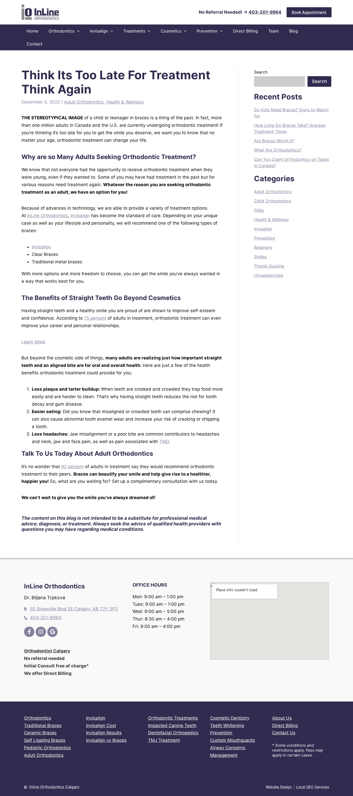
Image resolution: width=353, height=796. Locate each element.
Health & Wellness (125, 102)
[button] (309, 12)
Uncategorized (268, 275)
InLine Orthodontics (47, 215)
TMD (164, 441)
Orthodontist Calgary (47, 650)
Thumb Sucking (269, 266)
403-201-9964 (265, 12)
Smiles (260, 256)
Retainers (263, 247)
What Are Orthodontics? (277, 150)
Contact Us (283, 732)
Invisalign (80, 215)
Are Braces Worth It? (274, 140)
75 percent (95, 318)
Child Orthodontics (272, 200)
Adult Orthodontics (84, 102)
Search (260, 72)
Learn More (33, 341)
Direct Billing (285, 725)
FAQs (259, 210)
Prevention (264, 238)
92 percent (72, 466)
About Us (282, 718)
